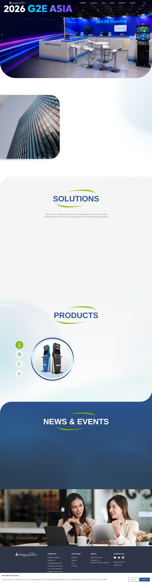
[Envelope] (115, 557)
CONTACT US (119, 554)
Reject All (133, 579)
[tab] (19, 345)
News (112, 3)
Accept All (144, 579)
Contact (132, 3)
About (104, 3)
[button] (2, 35)
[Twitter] (119, 557)
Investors (122, 3)
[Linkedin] (123, 557)
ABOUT (93, 554)
